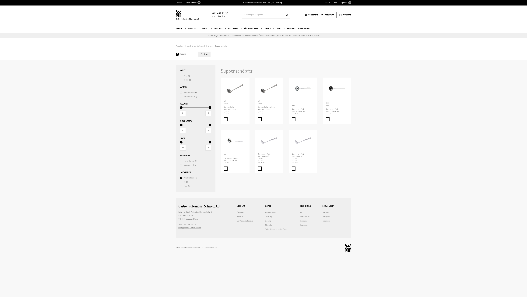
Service (267, 29)
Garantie (303, 221)
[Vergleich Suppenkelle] (226, 119)
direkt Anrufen (220, 14)
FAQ (335, 3)
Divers (210, 46)
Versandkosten (270, 213)
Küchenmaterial (251, 29)
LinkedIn (326, 213)
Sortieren (204, 54)
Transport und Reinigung (298, 29)
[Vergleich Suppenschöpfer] (293, 119)
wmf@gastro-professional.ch (189, 228)
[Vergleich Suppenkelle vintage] (260, 119)
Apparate (192, 29)
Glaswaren (233, 29)
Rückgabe (268, 225)
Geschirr (219, 29)
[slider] (181, 107)
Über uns (240, 213)
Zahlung (268, 221)
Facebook (326, 221)
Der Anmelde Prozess (245, 221)
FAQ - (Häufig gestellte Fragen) (276, 229)
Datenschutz (304, 217)
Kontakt (327, 3)
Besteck (205, 29)
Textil (279, 29)
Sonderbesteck (199, 46)
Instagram (326, 217)
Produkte (179, 46)
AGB (302, 213)
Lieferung (268, 217)
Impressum (304, 225)
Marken (179, 29)
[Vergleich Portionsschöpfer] (226, 169)
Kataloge (179, 3)
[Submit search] (286, 15)
